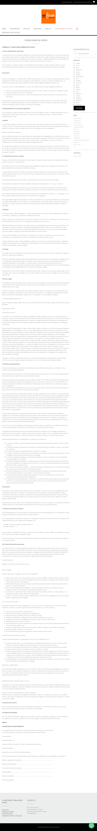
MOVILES (26, 29)
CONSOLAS (77, 120)
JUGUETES (77, 133)
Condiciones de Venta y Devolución (12, 815)
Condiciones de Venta (63, 29)
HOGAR (76, 129)
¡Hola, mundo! (78, 156)
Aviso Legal (5, 809)
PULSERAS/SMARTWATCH (81, 140)
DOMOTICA (77, 123)
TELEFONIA (37, 29)
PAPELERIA (77, 138)
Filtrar (79, 108)
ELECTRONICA (78, 125)
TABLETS (48, 29)
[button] (91, 825)
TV (74, 146)
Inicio (4, 29)
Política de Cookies (7, 813)
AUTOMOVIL (78, 118)
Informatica (15, 29)
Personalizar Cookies (11, 32)
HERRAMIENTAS (78, 127)
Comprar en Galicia (54, 827)
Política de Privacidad (8, 811)
